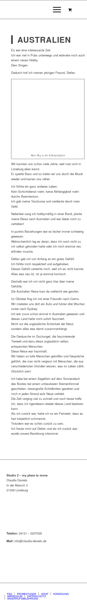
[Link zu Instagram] (70, 588)
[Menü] (54, 9)
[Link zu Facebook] (63, 588)
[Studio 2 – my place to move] (36, 9)
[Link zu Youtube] (77, 588)
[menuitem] (56, 9)
